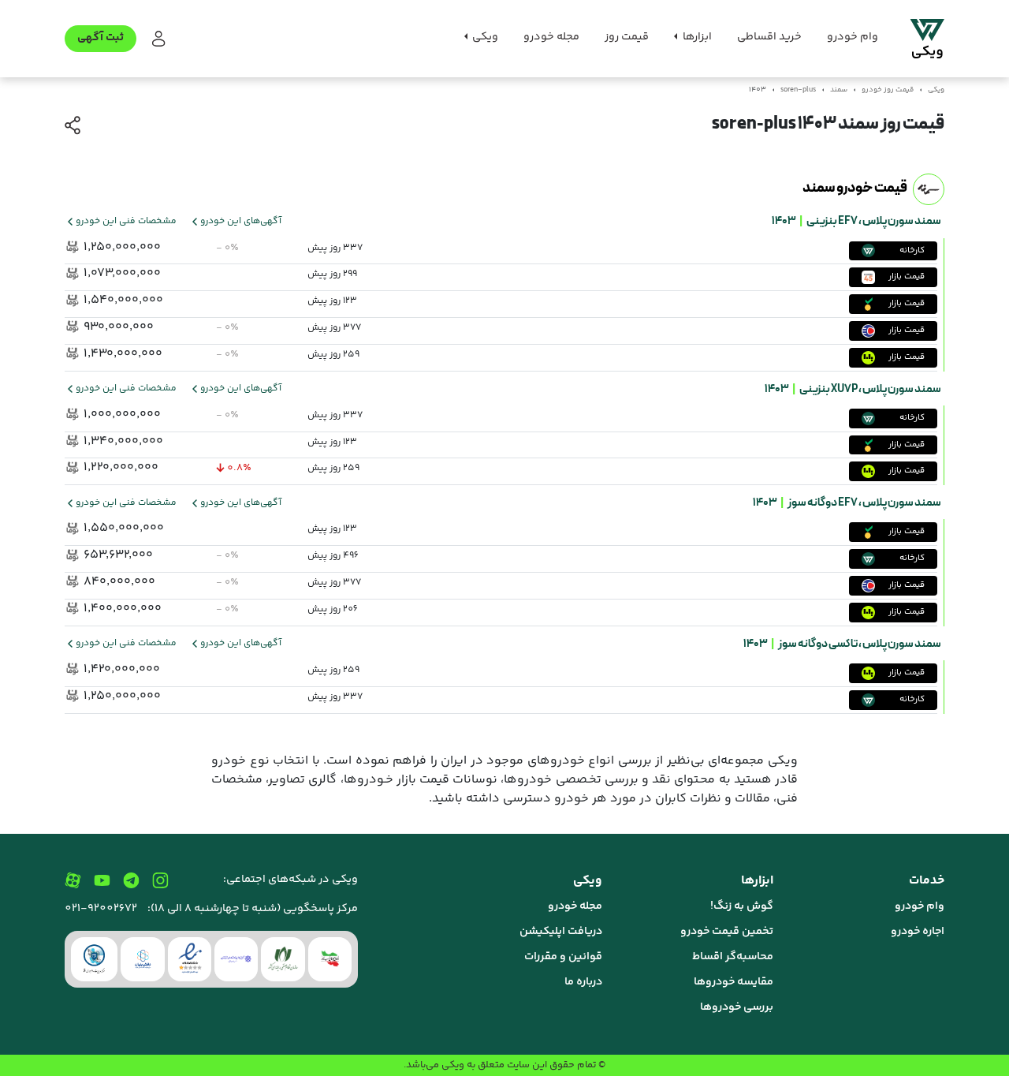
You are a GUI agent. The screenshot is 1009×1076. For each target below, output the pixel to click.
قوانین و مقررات (563, 957)
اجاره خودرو (917, 931)
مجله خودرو (551, 37)
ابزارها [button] (696, 37)
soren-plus (798, 89)
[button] (157, 39)
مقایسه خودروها (733, 982)
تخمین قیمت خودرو (726, 931)
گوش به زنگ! (741, 906)
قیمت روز (627, 37)
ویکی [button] (484, 37)
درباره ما (583, 982)
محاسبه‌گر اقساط (732, 957)
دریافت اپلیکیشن (560, 931)
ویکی (936, 89)
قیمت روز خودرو (888, 89)
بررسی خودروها (736, 1007)
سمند (838, 89)
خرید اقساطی (769, 37)
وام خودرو (852, 37)
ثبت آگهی (100, 38)
